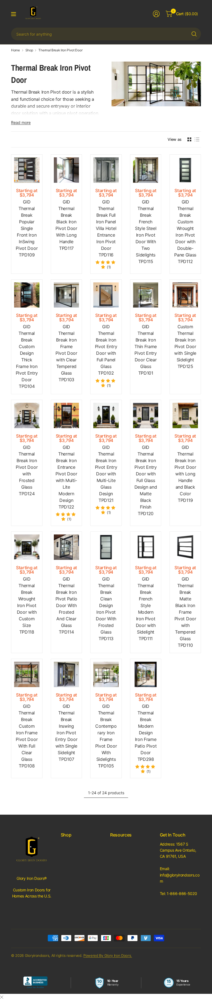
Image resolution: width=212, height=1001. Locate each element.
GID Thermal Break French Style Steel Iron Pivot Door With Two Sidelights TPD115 (145, 231)
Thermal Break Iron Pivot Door (60, 50)
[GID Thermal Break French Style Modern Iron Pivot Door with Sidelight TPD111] (145, 547)
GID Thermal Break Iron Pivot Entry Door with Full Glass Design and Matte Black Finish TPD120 (145, 480)
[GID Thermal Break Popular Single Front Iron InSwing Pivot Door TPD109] (26, 170)
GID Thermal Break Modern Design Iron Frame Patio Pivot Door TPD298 (146, 732)
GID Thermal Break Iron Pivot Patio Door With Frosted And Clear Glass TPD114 (66, 605)
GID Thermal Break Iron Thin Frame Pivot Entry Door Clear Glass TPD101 (145, 350)
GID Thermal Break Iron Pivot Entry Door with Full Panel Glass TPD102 (106, 350)
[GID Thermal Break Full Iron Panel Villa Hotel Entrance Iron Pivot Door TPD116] (106, 170)
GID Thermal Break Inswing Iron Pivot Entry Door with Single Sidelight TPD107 (66, 732)
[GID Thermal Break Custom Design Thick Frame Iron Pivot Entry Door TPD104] (26, 295)
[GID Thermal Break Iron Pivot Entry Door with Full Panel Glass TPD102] (106, 295)
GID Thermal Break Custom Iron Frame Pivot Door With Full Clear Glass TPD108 (27, 736)
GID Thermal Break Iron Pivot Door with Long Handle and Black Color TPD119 (185, 473)
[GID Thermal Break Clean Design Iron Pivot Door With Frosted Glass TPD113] (106, 547)
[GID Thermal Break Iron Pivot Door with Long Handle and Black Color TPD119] (185, 415)
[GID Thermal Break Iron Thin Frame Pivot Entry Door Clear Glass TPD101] (145, 295)
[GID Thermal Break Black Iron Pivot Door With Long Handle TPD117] (66, 170)
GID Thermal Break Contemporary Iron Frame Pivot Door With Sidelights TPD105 (106, 736)
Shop (29, 50)
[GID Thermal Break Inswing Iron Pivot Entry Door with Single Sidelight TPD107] (66, 674)
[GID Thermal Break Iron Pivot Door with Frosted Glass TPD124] (26, 415)
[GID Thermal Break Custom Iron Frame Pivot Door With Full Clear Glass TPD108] (26, 674)
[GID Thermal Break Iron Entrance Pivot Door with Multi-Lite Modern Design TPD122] (66, 415)
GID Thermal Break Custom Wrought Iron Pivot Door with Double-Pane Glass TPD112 (185, 231)
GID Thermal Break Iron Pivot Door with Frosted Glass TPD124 (27, 470)
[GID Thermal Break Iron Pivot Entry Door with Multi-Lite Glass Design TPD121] (106, 415)
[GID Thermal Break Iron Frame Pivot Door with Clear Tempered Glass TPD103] (66, 295)
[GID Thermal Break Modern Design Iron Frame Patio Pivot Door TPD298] (145, 674)
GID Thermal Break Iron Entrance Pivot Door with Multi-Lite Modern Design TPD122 (66, 477)
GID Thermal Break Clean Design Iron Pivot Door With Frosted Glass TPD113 (106, 608)
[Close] (1, 997)
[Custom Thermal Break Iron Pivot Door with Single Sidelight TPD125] (185, 295)
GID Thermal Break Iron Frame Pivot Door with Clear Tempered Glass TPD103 (66, 353)
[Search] (194, 34)
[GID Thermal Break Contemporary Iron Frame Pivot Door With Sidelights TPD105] (106, 674)
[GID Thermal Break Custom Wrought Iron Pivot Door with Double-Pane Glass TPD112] (185, 170)
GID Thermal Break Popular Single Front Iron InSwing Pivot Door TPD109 (27, 228)
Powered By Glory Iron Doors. (107, 955)
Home (15, 50)
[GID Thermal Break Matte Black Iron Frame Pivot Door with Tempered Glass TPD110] (185, 547)
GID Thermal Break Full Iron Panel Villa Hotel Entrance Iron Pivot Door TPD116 (106, 228)
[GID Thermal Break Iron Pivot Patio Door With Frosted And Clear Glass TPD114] (66, 547)
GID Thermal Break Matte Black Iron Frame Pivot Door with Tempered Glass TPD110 (185, 612)
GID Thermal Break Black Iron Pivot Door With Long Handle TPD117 (66, 225)
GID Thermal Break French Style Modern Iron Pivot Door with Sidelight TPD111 (146, 608)
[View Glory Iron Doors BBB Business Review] (35, 982)
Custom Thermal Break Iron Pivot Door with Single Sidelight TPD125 (185, 346)
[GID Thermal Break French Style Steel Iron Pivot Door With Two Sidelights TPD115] (145, 170)
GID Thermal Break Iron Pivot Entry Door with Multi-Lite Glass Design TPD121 (106, 473)
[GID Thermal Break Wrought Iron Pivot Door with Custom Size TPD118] (26, 547)
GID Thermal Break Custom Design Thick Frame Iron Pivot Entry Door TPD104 (27, 356)
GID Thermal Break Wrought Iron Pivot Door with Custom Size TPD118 (27, 605)
